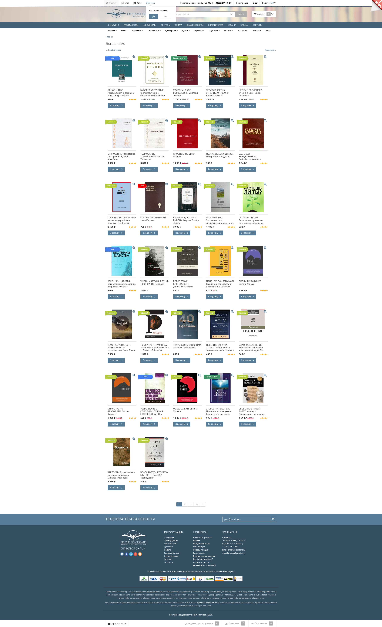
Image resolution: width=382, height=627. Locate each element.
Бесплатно (243, 30)
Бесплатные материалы (204, 556)
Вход (255, 3)
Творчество (153, 30)
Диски (185, 30)
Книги (123, 30)
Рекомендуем (199, 547)
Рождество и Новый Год (204, 565)
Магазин (112, 3)
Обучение (198, 30)
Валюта (268, 3)
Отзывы (244, 25)
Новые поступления (202, 537)
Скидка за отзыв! (201, 562)
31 (197, 504)
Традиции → (270, 50)
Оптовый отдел (215, 25)
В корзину (115, 105)
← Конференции (113, 50)
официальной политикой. (208, 602)
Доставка (165, 25)
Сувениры (136, 30)
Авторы (227, 30)
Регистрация (242, 3)
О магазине (113, 25)
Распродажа (199, 553)
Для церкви (170, 30)
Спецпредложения (201, 543)
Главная (109, 37)
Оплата (178, 25)
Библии (111, 30)
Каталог (232, 25)
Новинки (257, 30)
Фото (138, 3)
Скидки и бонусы (195, 25)
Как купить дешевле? (203, 559)
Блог (126, 3)
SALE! (268, 30)
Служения (213, 30)
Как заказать (149, 25)
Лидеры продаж (200, 550)
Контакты (257, 25)
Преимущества (131, 25)
